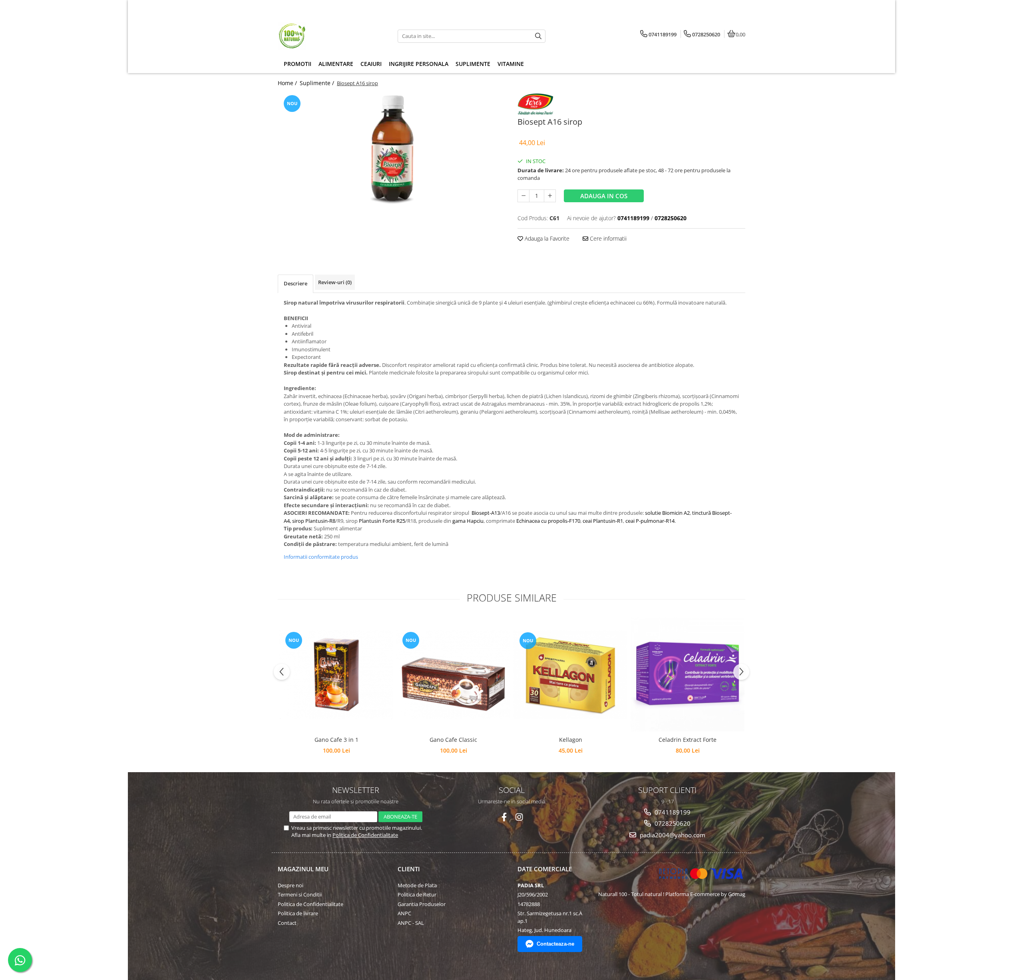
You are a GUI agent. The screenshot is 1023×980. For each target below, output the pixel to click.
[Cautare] (538, 36)
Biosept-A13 (486, 512)
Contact (287, 922)
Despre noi (290, 885)
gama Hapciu (468, 520)
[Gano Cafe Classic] (453, 674)
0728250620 (672, 823)
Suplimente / (318, 83)
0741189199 (672, 812)
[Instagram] (519, 817)
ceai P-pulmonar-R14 (650, 520)
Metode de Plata (417, 885)
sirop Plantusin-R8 (313, 520)
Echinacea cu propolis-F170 (548, 520)
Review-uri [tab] (335, 282)
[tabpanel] (392, 153)
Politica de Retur (417, 894)
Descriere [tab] (295, 283)
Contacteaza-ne (555, 944)
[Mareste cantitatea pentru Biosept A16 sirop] (550, 195)
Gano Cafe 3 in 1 (336, 739)
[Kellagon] (570, 674)
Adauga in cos (603, 196)
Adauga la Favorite (546, 238)
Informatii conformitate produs (321, 556)
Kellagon (570, 739)
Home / (288, 83)
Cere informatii (607, 238)
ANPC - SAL (411, 922)
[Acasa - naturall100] (328, 36)
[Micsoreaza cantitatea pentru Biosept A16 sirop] (523, 195)
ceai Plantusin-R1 (603, 520)
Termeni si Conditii (300, 894)
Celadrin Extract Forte (687, 739)
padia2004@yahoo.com (671, 835)
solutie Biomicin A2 (667, 512)
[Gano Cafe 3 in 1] (336, 674)
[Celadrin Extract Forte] (687, 674)
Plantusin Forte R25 (382, 520)
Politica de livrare (298, 913)
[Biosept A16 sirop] (392, 153)
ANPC (404, 913)
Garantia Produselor (422, 904)
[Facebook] (504, 817)
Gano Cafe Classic (453, 739)
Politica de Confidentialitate (365, 835)
